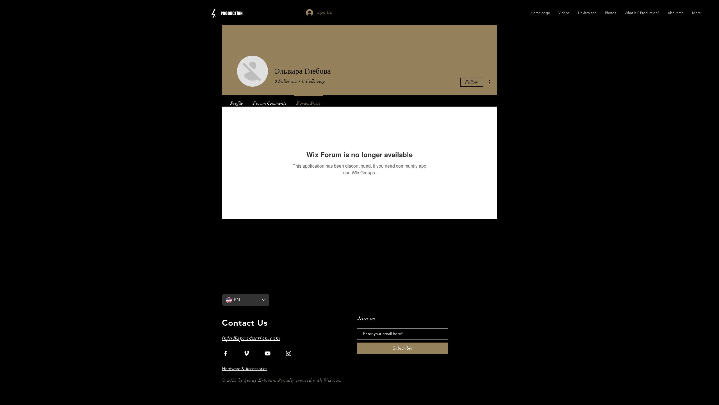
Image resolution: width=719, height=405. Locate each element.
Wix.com (333, 380)
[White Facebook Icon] (225, 353)
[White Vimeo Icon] (246, 353)
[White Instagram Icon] (288, 353)
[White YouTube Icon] (267, 353)
